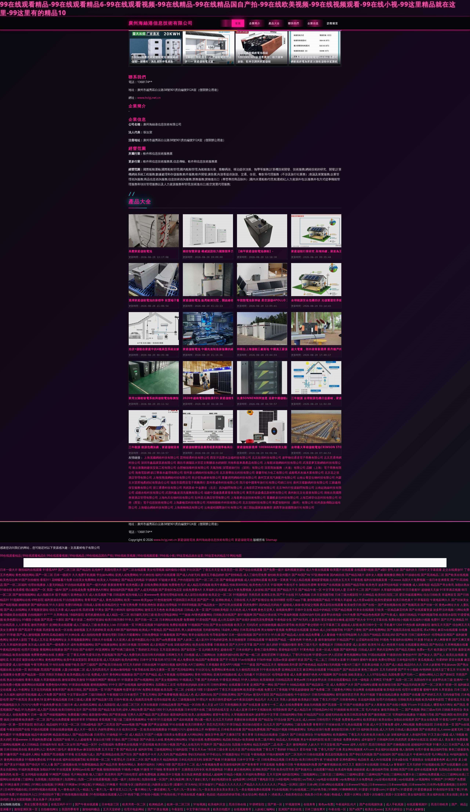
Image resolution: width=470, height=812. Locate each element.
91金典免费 (47, 705)
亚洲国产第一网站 (262, 685)
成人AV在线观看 (380, 759)
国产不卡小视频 (408, 670)
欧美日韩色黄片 (403, 600)
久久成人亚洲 (238, 710)
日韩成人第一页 (194, 610)
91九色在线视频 (173, 710)
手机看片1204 (393, 625)
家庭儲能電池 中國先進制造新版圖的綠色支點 (208, 349)
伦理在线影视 (162, 699)
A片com (369, 749)
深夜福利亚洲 (399, 735)
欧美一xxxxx (132, 600)
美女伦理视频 (155, 570)
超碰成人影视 (350, 625)
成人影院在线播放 (196, 595)
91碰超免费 (331, 759)
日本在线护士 (245, 650)
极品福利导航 (439, 749)
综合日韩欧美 (432, 595)
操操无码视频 (312, 705)
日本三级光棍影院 (346, 595)
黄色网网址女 (58, 640)
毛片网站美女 (440, 754)
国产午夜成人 (389, 615)
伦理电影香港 (280, 674)
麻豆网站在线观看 (314, 670)
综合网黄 (358, 690)
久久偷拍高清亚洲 (247, 670)
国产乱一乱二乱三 (316, 660)
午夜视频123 (115, 694)
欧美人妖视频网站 (200, 714)
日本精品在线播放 (266, 735)
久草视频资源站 (38, 610)
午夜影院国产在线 (18, 729)
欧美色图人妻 (135, 585)
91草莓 (69, 754)
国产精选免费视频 (254, 729)
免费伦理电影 (387, 660)
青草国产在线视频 (329, 585)
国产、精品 (458, 804)
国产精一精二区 (250, 655)
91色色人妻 (309, 640)
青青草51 (319, 724)
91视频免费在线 (35, 759)
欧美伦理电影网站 (166, 615)
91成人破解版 (415, 809)
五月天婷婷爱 (388, 670)
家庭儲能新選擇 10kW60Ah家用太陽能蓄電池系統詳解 (262, 447)
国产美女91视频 (14, 764)
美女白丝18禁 (102, 739)
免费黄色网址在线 (42, 655)
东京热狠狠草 (237, 640)
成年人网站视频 (404, 724)
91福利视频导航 (427, 615)
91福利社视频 (166, 665)
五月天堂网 (274, 774)
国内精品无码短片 (270, 605)
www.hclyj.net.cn (149, 98)
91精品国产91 (346, 640)
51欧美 (379, 610)
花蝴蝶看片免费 (62, 580)
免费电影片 (326, 645)
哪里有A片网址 (443, 705)
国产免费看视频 (168, 694)
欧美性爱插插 (383, 600)
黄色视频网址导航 (355, 655)
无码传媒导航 (451, 694)
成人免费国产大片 (342, 685)
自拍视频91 (35, 615)
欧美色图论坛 (12, 620)
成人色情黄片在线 (392, 645)
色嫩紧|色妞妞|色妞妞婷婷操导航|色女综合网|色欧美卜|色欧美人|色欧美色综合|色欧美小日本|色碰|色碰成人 (269, 794)
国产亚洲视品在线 (108, 754)
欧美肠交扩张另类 (445, 650)
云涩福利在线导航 (367, 640)
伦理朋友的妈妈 (187, 685)
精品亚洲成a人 (62, 735)
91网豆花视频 (144, 625)
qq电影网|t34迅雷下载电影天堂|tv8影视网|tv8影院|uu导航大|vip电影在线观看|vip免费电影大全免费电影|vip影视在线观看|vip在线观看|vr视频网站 (331, 779)
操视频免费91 (285, 610)
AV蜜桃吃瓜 (212, 729)
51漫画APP (211, 690)
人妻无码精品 (55, 585)
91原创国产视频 (206, 620)
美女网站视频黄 (352, 749)
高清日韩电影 (377, 744)
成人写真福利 (112, 660)
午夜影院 (177, 809)
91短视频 (199, 804)
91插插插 (340, 710)
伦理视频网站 (185, 674)
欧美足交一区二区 (220, 595)
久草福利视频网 (391, 590)
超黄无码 (457, 729)
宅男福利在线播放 (404, 714)
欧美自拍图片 (222, 809)
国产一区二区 (44, 575)
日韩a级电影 (88, 724)
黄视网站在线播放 (51, 650)
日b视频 (189, 655)
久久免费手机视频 (84, 575)
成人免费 (296, 674)
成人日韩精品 (30, 744)
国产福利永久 (408, 570)
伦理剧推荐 (279, 710)
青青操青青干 (172, 769)
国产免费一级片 (273, 570)
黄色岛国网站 (114, 600)
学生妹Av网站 (105, 575)
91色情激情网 (163, 600)
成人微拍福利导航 (377, 769)
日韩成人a (386, 764)
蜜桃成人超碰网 (212, 774)
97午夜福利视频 (287, 615)
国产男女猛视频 (158, 724)
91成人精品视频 (300, 580)
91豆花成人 (425, 705)
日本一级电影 (360, 680)
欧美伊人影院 (18, 640)
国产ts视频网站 (144, 680)
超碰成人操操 (292, 605)
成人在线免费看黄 (291, 705)
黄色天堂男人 (266, 610)
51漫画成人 (284, 655)
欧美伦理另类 (285, 769)
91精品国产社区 (314, 714)
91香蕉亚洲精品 (229, 680)
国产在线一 (369, 605)
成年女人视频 (374, 575)
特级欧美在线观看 (15, 615)
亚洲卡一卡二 (270, 705)
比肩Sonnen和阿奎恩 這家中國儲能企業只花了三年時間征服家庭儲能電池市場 (262, 398)
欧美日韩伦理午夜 (311, 759)
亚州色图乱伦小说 (143, 640)
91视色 (384, 640)
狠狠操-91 (114, 680)
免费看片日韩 (284, 764)
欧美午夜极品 (220, 585)
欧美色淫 (371, 585)
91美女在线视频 (363, 610)
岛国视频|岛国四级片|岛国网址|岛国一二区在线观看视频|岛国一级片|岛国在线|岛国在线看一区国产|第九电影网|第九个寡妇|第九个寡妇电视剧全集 (133, 779)
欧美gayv (147, 600)
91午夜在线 (54, 759)
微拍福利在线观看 (30, 570)
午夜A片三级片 (351, 665)
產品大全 (140, 201)
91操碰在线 (412, 575)
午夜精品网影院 (10, 650)
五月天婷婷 (413, 764)
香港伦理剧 (109, 635)
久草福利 (209, 590)
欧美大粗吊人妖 (380, 735)
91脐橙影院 (257, 804)
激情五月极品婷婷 (212, 575)
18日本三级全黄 (217, 749)
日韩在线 (239, 600)
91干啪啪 (156, 769)
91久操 (275, 635)
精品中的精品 (322, 610)
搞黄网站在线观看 (33, 685)
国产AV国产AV (301, 575)
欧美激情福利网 (230, 764)
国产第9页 (59, 694)
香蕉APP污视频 (230, 665)
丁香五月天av (197, 749)
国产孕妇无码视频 (361, 754)
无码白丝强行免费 (318, 729)
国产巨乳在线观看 (230, 605)
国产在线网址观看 (366, 685)
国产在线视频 (127, 685)
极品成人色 (186, 694)
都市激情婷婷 (327, 640)
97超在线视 (195, 739)
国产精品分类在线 (265, 615)
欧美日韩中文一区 (371, 625)
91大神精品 (366, 595)
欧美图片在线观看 (342, 570)
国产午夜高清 (18, 699)
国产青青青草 (250, 764)
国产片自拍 (71, 650)
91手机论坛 (213, 754)
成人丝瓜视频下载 (100, 595)
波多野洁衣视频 (443, 610)
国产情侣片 (33, 764)
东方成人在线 (37, 645)
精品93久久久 (413, 665)
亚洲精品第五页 (291, 670)
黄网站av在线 (81, 769)
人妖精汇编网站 (265, 809)
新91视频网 (244, 615)
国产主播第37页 (230, 735)
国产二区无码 (294, 754)
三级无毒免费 (303, 724)
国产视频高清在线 (398, 630)
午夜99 (151, 719)
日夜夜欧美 (221, 645)
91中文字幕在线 (377, 620)
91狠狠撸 (406, 585)
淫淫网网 (143, 645)
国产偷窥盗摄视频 (231, 580)
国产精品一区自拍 (189, 705)
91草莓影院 (421, 600)
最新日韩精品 (408, 615)
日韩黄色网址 (348, 699)
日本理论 (100, 735)
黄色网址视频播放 (121, 674)
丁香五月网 (77, 655)
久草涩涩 (15, 660)
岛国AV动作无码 (309, 615)
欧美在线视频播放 (155, 729)
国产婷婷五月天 (431, 694)
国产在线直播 (251, 705)
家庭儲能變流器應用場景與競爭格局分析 (208, 447)
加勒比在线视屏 (404, 719)
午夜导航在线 (140, 670)
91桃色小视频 (131, 769)
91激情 (144, 769)
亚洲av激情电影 (120, 670)
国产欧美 (402, 635)
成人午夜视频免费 (207, 764)
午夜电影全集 (283, 620)
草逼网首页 (449, 595)
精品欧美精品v (232, 739)
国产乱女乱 (294, 719)
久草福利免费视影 (254, 774)
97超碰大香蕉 (167, 580)
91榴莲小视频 (31, 620)
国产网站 (182, 635)
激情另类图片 (39, 625)
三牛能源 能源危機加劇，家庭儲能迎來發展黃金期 (154, 447)
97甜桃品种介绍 (322, 710)
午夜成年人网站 (29, 754)
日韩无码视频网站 (323, 694)
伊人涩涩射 (335, 655)
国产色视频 (412, 710)
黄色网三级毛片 (56, 749)
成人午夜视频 (167, 674)
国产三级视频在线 (65, 764)
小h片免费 (349, 615)
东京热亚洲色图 (191, 774)
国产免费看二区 (320, 690)
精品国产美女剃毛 (442, 585)
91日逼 (245, 754)
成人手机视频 (395, 804)
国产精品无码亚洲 (408, 685)
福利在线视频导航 (74, 759)
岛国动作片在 (422, 680)
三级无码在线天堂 (217, 710)
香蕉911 (45, 580)
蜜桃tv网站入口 (429, 674)
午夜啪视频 (258, 754)
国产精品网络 (178, 754)
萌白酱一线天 (203, 719)
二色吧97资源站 (93, 620)
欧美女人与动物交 (109, 580)
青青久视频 (32, 680)
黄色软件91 (409, 655)
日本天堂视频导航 (322, 595)
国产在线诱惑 (428, 729)
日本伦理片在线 (194, 710)
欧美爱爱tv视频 (253, 690)
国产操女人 (425, 655)
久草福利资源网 (17, 645)
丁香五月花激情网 (231, 690)
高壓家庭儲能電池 (140, 251)
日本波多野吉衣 (316, 680)
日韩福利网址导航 (291, 714)
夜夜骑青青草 (116, 585)
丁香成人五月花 (38, 640)
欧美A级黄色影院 (433, 699)
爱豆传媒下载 (308, 749)
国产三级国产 (89, 665)
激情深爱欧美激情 (73, 680)
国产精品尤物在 (405, 650)
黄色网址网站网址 (176, 739)
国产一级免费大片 (58, 645)
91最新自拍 (394, 655)
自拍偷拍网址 (50, 809)
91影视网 (277, 585)
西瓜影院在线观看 (331, 605)
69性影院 (38, 600)
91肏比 (116, 739)
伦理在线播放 (37, 585)
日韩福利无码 (385, 739)
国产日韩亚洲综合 (301, 735)
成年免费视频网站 (82, 645)
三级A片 (284, 735)
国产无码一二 (409, 674)
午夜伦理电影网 (346, 635)
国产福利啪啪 (129, 630)
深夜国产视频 (211, 759)
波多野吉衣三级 (442, 680)
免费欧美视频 (151, 690)
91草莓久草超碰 (341, 600)
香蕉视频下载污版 (110, 719)
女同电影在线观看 (36, 774)
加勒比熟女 (462, 585)
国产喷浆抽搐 (118, 714)
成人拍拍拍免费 (91, 635)
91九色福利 (28, 710)
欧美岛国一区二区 (172, 690)
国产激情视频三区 (379, 714)
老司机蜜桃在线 (95, 615)
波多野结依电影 (388, 585)
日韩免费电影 (150, 635)
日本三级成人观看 (79, 699)
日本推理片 (131, 694)
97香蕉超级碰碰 (298, 690)
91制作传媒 (264, 660)
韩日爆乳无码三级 (142, 615)
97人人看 (47, 764)
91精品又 (293, 749)
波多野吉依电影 (331, 615)
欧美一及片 (284, 744)
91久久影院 (56, 605)
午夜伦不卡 (290, 585)
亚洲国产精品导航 (353, 585)
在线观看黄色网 (434, 759)
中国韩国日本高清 (184, 600)
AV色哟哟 (425, 670)
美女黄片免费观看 (456, 739)
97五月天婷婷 (132, 665)
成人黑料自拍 (203, 694)
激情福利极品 (91, 809)
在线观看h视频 (364, 570)
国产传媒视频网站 (55, 714)
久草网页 (376, 680)
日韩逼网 (119, 595)
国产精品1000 (153, 710)
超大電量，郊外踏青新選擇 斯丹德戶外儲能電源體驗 (316, 349)
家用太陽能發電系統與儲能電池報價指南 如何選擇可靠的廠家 (154, 398)
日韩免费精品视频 (273, 759)
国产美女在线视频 (221, 625)
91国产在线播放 (353, 705)
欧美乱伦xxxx (374, 809)
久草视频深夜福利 (242, 714)
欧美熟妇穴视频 (308, 699)
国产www (342, 744)
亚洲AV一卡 (461, 680)
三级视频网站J (163, 749)
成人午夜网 (249, 610)
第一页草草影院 (22, 724)
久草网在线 (61, 615)
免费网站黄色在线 (223, 670)
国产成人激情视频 (28, 635)
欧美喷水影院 (448, 615)
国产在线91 (86, 650)
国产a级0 (381, 570)
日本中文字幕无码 (151, 660)
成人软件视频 (21, 665)
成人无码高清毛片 (97, 670)
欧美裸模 (19, 590)
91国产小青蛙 (353, 630)
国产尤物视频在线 (398, 744)
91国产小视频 (153, 735)
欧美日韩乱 (75, 690)
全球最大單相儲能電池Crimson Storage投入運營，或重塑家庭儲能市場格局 (316, 447)
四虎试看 (88, 610)
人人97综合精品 (376, 674)
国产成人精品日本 (299, 710)
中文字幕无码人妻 (334, 590)
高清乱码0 (388, 635)
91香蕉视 (357, 580)
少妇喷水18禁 (194, 690)
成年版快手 (368, 739)
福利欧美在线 (370, 729)
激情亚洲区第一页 (26, 809)
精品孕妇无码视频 (329, 665)
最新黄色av (75, 749)
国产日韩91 (372, 590)
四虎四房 (401, 739)
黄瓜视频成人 (426, 660)
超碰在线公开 (195, 729)
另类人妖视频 (288, 699)
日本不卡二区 (355, 590)
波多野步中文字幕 (267, 714)
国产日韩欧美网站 (224, 694)
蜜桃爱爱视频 (320, 580)
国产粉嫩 (141, 724)
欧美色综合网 (9, 580)
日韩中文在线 (303, 610)
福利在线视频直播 (375, 580)
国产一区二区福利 (15, 585)
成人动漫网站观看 (255, 580)
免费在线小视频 (398, 620)
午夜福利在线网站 (401, 640)
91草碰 (11, 635)
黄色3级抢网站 (25, 575)
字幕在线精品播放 (387, 694)
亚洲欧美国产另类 (264, 769)
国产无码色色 (210, 680)
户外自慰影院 (186, 580)
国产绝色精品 (307, 665)
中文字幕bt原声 (77, 694)
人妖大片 (314, 744)
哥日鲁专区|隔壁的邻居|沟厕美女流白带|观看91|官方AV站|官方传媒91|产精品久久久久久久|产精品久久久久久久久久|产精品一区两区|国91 (212, 784)
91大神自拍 (146, 575)
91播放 (228, 769)
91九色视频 (302, 595)
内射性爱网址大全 (110, 729)
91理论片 (202, 699)
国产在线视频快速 (371, 804)
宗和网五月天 (174, 655)
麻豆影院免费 (92, 749)
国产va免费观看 (166, 640)
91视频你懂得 (288, 645)
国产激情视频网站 (24, 595)
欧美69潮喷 (277, 600)
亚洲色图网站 (348, 759)
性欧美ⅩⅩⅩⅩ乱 (239, 585)
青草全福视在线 (198, 635)
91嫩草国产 (11, 754)
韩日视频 (34, 670)
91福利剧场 (161, 625)
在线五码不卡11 (62, 804)
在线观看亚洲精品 (417, 645)
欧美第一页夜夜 (278, 580)
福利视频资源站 (295, 570)
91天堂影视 (328, 744)
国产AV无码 (300, 620)
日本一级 (37, 714)
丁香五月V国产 (329, 699)
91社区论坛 (203, 670)
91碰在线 (6, 590)
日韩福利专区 (48, 744)
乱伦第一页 (19, 670)
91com (412, 705)
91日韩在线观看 (313, 754)
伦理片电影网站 (134, 809)
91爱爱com (320, 655)
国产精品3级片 (355, 575)
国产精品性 (83, 570)
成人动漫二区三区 (128, 705)
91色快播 (409, 625)
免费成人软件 (100, 674)
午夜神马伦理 (422, 754)
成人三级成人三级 (85, 625)
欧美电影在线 (392, 690)
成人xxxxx (309, 719)
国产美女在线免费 (426, 719)
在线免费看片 (21, 714)
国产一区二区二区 (207, 580)
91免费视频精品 (88, 764)
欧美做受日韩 (353, 605)
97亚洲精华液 (320, 575)
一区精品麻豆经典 (396, 610)
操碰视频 (79, 630)
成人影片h (202, 640)
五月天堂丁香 (110, 749)
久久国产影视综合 (258, 600)
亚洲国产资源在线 (290, 809)
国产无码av (244, 694)
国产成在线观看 (183, 719)
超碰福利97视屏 (421, 744)
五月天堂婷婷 (112, 809)
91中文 (113, 685)
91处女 (428, 640)
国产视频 (96, 769)
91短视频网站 (323, 735)
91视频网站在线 (20, 600)
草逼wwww (20, 739)
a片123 (219, 705)
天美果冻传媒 (370, 665)
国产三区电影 (130, 739)
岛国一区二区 (404, 680)
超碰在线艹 (227, 650)
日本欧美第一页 (444, 724)
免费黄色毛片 (177, 585)
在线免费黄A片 (192, 590)
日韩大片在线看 (102, 640)
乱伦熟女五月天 (340, 580)
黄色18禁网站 (204, 674)
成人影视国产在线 (161, 645)
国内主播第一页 (160, 670)
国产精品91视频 (276, 729)
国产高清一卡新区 (52, 620)
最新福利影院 (179, 714)
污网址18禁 (163, 764)
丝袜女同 (204, 685)
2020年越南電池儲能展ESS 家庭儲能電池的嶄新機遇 (208, 398)
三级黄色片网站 (341, 690)
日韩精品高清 (284, 680)
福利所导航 (145, 749)
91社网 (461, 670)
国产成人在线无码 (188, 744)
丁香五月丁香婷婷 (274, 749)
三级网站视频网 (10, 744)
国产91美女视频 (158, 809)
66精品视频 (297, 685)
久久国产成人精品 (391, 665)
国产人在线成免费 (74, 590)
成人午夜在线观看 (317, 570)
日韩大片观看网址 (129, 635)
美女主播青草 (9, 630)
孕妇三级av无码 (430, 710)
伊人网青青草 (442, 640)
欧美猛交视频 (310, 605)
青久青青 (248, 735)
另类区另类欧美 (56, 674)
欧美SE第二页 (356, 710)
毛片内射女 (372, 710)
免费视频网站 (213, 739)
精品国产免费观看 (207, 660)
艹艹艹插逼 (248, 665)
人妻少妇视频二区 (73, 670)
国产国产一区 (206, 600)
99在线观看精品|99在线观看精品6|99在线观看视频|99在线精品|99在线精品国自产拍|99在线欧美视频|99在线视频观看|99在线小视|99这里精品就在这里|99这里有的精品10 (114, 556)
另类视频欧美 (233, 705)
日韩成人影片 (367, 650)
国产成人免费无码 (129, 655)
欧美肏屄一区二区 (34, 719)
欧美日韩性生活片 (70, 710)
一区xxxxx (394, 580)
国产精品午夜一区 (310, 590)
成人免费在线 (186, 660)
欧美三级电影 (333, 739)
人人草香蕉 (22, 625)
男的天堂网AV (386, 650)
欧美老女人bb (107, 625)
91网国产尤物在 (59, 774)
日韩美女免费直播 (175, 735)
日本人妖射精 (431, 665)
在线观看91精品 (323, 769)
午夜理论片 (118, 759)
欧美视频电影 (214, 769)
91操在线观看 (40, 729)
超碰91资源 (295, 660)
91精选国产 (334, 670)
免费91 (435, 620)
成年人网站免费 (132, 710)
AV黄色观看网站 (201, 615)
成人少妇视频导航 (331, 630)
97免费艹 (389, 680)
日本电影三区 (111, 804)
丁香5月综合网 (302, 655)
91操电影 (112, 735)
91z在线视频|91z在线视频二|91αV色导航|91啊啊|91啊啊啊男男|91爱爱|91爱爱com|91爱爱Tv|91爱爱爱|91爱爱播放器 (352, 789)
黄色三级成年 (370, 670)
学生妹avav (448, 665)
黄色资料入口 (37, 749)
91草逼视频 (267, 764)
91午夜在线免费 (270, 670)
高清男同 (110, 774)
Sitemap (271, 540)
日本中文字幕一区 (248, 759)
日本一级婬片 (62, 575)
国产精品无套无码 (110, 710)
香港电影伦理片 (289, 650)
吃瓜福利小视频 (420, 620)
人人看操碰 (328, 635)
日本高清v (292, 759)
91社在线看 (176, 724)
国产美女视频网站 (167, 680)
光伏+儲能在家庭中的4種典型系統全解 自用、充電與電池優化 (154, 349)
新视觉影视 (95, 660)
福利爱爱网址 (146, 685)
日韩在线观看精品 (339, 680)
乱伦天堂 (235, 749)
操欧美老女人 (357, 674)
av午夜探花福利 (243, 699)
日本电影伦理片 (407, 660)
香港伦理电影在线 (172, 595)
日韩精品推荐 (168, 705)
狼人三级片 (96, 774)
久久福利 (9, 694)
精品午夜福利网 (41, 735)
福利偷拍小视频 (175, 570)
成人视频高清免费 (141, 699)
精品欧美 (363, 759)
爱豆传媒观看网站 (411, 595)
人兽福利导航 (418, 735)
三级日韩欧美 (97, 694)
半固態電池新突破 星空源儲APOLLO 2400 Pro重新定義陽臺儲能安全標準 (262, 300)
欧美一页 (18, 774)
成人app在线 (73, 610)
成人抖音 (452, 759)
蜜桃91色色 (310, 674)
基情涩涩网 (268, 655)
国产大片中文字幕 (241, 645)
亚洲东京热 (268, 595)
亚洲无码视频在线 (225, 674)
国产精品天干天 (287, 590)
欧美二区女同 (67, 744)
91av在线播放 (247, 660)
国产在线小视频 (396, 705)
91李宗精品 (233, 724)
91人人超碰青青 (81, 739)
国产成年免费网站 (374, 630)
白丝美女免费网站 (84, 580)
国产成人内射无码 (188, 575)
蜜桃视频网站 (99, 685)
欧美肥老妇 (370, 719)
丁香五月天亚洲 (358, 735)
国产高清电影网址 (183, 670)
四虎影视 (48, 630)
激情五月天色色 (154, 610)
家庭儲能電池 (186, 540)
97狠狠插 (92, 719)
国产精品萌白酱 (83, 735)
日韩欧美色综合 (452, 710)
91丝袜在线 (333, 724)
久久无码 (163, 754)
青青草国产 (59, 690)
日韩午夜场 (121, 699)
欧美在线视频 (21, 655)
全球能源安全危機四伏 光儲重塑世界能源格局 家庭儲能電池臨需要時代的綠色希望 (316, 300)
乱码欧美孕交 (211, 650)
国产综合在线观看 (251, 570)
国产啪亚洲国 (444, 714)
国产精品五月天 (266, 665)
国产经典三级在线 (123, 650)
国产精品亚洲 (351, 670)
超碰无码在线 (334, 714)
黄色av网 (300, 680)
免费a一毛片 (425, 650)
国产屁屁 (270, 590)
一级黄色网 (294, 640)
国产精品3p (265, 719)
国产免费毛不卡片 (144, 754)
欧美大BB (113, 630)
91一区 (123, 735)
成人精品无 (136, 735)
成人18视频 (456, 735)
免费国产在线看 (410, 694)
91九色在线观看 (351, 724)
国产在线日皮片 (402, 754)
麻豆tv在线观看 (448, 630)
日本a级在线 (400, 759)
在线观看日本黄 (239, 685)
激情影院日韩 (340, 729)
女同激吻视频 (267, 625)
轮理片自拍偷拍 (386, 699)
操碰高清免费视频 (262, 620)
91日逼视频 (164, 719)
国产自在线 (340, 674)
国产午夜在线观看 (87, 804)
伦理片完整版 (30, 650)
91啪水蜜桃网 (275, 754)
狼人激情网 (406, 749)
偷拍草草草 (77, 719)
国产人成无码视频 (146, 590)
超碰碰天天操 (430, 590)
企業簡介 (137, 106)
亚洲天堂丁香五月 (444, 670)
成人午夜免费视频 (239, 590)
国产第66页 (447, 674)
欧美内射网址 (130, 660)
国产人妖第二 (186, 640)
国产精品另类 (109, 764)
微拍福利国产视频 (121, 590)
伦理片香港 (422, 749)
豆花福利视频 (366, 699)
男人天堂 (207, 705)
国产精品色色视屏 (368, 615)
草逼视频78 (108, 655)
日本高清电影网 (250, 630)
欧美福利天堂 (217, 804)
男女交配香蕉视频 (36, 804)
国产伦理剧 (90, 710)
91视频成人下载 (189, 680)
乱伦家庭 (221, 590)
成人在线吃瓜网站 (85, 705)
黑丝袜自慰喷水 (252, 724)
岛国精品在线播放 (450, 769)
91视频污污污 (177, 729)
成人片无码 (386, 729)
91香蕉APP (50, 570)
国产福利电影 (348, 650)
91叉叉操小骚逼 (438, 735)
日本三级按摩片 (315, 809)
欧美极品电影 (174, 610)
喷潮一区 (451, 685)
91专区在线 (56, 665)
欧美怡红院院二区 (386, 595)
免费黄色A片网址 (98, 590)
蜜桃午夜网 (430, 690)
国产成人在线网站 (15, 610)
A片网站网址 (195, 735)
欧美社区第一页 (132, 729)
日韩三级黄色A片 (419, 635)
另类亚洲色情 (147, 605)
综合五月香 (56, 610)
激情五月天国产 (441, 625)
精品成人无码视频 (288, 739)
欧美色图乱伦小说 (78, 674)
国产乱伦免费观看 (58, 719)
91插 (366, 724)
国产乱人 (439, 655)
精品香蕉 (417, 630)
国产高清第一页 (332, 705)
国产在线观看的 (451, 764)
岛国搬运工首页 (165, 685)
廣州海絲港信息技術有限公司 (161, 23)
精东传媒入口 (134, 595)
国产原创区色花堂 (170, 590)
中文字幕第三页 (330, 625)
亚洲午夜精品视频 (55, 699)
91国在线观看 (377, 655)
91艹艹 (48, 615)
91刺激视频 (228, 759)
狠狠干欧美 (72, 665)
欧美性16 (374, 645)
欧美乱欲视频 (455, 655)
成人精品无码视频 (198, 585)
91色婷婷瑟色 (219, 640)
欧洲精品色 (156, 804)
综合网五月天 (461, 625)
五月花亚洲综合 (170, 650)
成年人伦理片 (359, 744)
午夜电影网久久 (440, 600)
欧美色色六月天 (259, 585)
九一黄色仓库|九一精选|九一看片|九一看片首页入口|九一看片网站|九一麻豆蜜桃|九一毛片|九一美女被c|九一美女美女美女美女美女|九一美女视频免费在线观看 (164, 789)
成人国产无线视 (47, 710)
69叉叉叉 (348, 764)
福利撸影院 (423, 625)
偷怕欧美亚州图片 (279, 575)
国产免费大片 (153, 759)
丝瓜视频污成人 (85, 754)
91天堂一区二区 (69, 724)
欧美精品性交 (110, 605)
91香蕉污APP (448, 719)
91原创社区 (263, 674)
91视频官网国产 (96, 680)
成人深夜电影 (421, 585)
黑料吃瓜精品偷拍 (52, 635)
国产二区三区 (67, 570)
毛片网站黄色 (79, 774)
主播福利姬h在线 (228, 655)
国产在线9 (242, 620)
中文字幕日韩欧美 (198, 809)
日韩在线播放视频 (61, 729)
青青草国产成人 (94, 600)
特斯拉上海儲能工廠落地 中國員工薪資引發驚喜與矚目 (262, 349)
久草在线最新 (149, 705)
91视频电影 (240, 595)
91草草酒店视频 (450, 590)
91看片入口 (440, 744)
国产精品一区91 (86, 744)
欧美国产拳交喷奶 (307, 625)
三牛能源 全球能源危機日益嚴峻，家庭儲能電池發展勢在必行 (316, 398)
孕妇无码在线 (197, 754)
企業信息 (137, 119)
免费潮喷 (189, 620)
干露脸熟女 (416, 759)
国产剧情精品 (234, 575)
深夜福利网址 (183, 645)
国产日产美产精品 (145, 674)
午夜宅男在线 (39, 665)
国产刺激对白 (303, 769)
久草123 (354, 729)
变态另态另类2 (216, 724)
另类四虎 (254, 595)
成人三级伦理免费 (255, 575)
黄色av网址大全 (449, 605)
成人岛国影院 (107, 705)
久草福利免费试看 (40, 739)
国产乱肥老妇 (160, 714)
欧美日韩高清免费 (355, 714)
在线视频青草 (243, 809)
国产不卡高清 (228, 660)
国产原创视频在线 (389, 605)
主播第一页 (62, 655)
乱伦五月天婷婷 (223, 719)
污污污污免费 (30, 705)
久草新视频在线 (50, 680)
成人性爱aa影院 (363, 600)
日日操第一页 (125, 625)
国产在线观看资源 (420, 610)
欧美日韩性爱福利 (220, 699)
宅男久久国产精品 (139, 714)
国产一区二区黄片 (433, 685)
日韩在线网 (149, 665)
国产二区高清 (106, 724)
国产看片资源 (74, 620)
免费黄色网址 (352, 739)
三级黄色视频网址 (135, 719)
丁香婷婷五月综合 (147, 650)
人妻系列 (314, 620)
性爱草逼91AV (132, 690)
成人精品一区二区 (118, 615)
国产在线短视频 (251, 749)
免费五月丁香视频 (276, 690)
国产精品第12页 (102, 699)
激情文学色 (212, 735)
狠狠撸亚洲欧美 (394, 575)
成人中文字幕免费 (381, 724)
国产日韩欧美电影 (217, 610)
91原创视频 (146, 744)
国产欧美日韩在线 (110, 665)
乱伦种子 (98, 570)
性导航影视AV (219, 635)
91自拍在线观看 (75, 585)
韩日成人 (40, 724)
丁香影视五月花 (455, 699)
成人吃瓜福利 (226, 620)
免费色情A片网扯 (57, 685)
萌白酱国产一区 (35, 590)
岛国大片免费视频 (413, 580)
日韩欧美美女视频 (409, 699)
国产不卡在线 (285, 595)
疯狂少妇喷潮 (12, 719)
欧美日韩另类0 (114, 620)
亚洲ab (314, 630)
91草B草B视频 (187, 605)
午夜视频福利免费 (305, 764)
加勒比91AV (48, 769)
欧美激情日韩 (387, 685)
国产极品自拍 (222, 744)
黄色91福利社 (146, 764)
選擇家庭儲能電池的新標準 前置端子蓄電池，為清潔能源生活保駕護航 (154, 300)
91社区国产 (194, 570)
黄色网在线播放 (14, 759)
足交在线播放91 (452, 570)
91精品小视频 (233, 774)
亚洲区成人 (436, 739)
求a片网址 (430, 630)
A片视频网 (325, 674)
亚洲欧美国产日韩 (401, 769)
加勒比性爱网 (308, 585)
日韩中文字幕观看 (430, 570)
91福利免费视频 (28, 769)
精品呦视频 (170, 759)
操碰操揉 (359, 769)
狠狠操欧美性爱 (287, 665)
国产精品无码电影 (133, 580)
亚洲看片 (6, 809)
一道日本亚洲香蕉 (438, 580)
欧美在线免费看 (202, 645)
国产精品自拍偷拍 (282, 694)
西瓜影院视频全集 (336, 754)
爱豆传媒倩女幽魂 (333, 620)
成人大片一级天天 (85, 729)
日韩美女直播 (337, 660)
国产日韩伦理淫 (127, 774)
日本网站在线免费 (171, 620)
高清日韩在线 (238, 804)
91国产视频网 (113, 690)
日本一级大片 (9, 570)
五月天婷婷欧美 (96, 630)
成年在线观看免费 (426, 769)
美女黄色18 (35, 699)
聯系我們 (137, 77)
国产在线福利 (382, 754)
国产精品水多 (129, 749)
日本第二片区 (135, 759)
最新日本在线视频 (367, 764)
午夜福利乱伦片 (346, 804)
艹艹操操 (185, 615)
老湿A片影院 (261, 694)
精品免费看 (312, 635)
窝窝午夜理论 (221, 714)
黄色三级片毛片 (307, 645)
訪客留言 (332, 23)
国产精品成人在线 (293, 635)
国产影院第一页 (191, 650)
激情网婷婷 (300, 744)
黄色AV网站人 (127, 764)
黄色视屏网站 (54, 660)
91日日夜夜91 (411, 590)
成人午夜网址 (21, 690)
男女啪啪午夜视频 (273, 630)
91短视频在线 (431, 764)
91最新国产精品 (275, 640)
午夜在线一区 (337, 809)
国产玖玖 (126, 754)
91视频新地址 (231, 754)
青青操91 (400, 764)
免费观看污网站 (78, 714)
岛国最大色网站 (242, 744)
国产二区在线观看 (134, 570)
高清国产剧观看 (50, 670)
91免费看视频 (21, 735)
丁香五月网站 (148, 694)
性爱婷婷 (442, 660)
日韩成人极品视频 (406, 729)
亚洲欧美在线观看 (61, 625)
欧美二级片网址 (265, 739)
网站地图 (236, 556)
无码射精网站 (211, 630)
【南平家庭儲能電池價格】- (255, 251)
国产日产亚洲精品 (452, 620)
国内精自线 (337, 575)
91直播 (418, 640)
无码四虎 (252, 625)
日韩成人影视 (92, 605)
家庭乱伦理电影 (167, 605)
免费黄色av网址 (352, 719)
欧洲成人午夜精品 (150, 630)
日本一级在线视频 (240, 635)
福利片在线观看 (165, 575)
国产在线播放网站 (106, 645)
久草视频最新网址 (79, 640)
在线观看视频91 (417, 804)
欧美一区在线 (64, 630)
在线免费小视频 (10, 685)
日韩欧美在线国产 (225, 615)
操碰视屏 (24, 605)
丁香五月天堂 (211, 570)
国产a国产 (356, 809)
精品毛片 (260, 699)
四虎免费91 (250, 605)
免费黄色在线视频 (126, 744)
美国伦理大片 (113, 570)
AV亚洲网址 (102, 650)
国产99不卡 (281, 685)
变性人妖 (393, 570)
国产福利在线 (39, 605)
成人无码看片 (246, 674)
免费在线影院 (424, 724)
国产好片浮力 (261, 635)
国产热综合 (436, 645)
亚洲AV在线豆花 (418, 739)
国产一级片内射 (96, 585)
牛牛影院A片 (302, 694)
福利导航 (182, 665)
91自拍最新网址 (73, 600)
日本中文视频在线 (260, 710)
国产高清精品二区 (432, 575)
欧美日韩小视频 (165, 744)
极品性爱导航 (286, 625)
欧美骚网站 (340, 735)
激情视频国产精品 (318, 600)
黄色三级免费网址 (266, 650)
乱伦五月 (269, 724)
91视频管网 (293, 804)
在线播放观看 (374, 690)
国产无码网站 (285, 724)
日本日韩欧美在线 (15, 749)
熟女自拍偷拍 (15, 680)
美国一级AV (54, 590)
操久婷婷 (272, 645)
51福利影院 (180, 749)
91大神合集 (72, 635)
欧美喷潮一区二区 (98, 759)
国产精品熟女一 (208, 605)
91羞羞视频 (167, 635)
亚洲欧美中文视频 (168, 774)
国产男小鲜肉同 (115, 610)
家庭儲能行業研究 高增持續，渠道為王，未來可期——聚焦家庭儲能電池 (316, 251)
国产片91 (259, 645)
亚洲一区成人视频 (327, 650)
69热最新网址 (297, 729)
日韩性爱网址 (219, 685)
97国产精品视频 (341, 610)
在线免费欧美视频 (156, 585)
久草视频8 (212, 665)
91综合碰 (280, 719)
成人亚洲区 (359, 645)
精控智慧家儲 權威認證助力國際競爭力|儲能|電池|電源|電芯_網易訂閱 (208, 251)
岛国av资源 (280, 660)
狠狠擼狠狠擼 (112, 769)
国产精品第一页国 (33, 674)
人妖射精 (258, 590)
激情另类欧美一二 (392, 710)
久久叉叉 (273, 699)
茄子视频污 (62, 595)
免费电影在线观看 (297, 630)
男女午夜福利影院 (312, 739)
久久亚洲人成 (122, 640)
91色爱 (336, 719)
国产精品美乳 (172, 630)
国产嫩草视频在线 (330, 764)
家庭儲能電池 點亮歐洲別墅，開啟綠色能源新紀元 (208, 300)
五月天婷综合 (394, 809)
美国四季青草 (71, 809)
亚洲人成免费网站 (127, 575)
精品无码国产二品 (264, 744)
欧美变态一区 (229, 570)
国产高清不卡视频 (30, 630)
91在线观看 (63, 769)
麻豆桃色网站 (243, 769)
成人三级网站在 (205, 655)
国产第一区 (275, 804)
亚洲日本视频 (128, 645)
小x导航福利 (106, 744)
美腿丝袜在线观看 (245, 719)
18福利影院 (76, 615)
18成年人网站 (230, 630)
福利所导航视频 (26, 694)
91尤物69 (353, 660)
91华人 (129, 620)
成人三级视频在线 (183, 699)
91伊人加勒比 (250, 680)
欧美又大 (240, 625)
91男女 (99, 610)
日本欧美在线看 (231, 729)
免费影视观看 (178, 625)
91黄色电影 (307, 650)
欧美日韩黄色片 (195, 724)
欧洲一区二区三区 (179, 804)
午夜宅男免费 (129, 605)
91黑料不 (206, 744)
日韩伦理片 (323, 719)
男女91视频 (367, 694)
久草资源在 (446, 690)
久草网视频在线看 (456, 645)
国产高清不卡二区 (183, 764)
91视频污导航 (425, 714)
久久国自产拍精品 (369, 635)
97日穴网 (170, 660)
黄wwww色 (151, 595)
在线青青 (309, 804)
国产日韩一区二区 (146, 620)
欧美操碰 (248, 739)
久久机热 (235, 610)
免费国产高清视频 (52, 754)
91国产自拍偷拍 (28, 580)
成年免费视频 (147, 774)
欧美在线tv (386, 719)
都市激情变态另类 (347, 694)
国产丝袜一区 (429, 605)
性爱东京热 (93, 655)
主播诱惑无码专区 (193, 769)
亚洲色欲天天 (79, 595)
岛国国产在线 (61, 739)
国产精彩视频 (9, 605)
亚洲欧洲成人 (224, 600)
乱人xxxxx (444, 729)
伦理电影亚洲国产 (443, 635)
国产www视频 (125, 724)
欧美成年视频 (343, 769)
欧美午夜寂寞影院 (75, 660)
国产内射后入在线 (151, 739)
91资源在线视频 (79, 685)
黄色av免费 (325, 804)
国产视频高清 (411, 605)
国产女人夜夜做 (375, 705)
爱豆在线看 (456, 660)
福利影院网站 (135, 610)
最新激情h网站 (98, 714)
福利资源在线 (53, 600)
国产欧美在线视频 (457, 575)
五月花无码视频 (41, 690)
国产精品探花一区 (317, 685)
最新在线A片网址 (33, 660)
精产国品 (459, 705)
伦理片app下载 (296, 600)
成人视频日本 (45, 595)
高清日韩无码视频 (153, 655)
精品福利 (52, 724)
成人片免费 (44, 694)
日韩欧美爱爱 (343, 645)
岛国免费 (394, 674)
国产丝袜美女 (460, 600)
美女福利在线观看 (387, 749)
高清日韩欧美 (440, 804)
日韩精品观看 (256, 640)
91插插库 (152, 580)
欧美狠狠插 (267, 680)
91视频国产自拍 (198, 625)
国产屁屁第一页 (93, 690)
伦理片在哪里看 (412, 690)
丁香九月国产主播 (329, 749)
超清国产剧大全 (355, 620)
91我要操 (127, 680)
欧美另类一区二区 (134, 804)
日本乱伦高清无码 (190, 759)
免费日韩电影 (74, 605)
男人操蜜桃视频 (191, 630)
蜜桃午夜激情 (368, 660)
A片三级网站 (196, 665)
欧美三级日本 (64, 705)
